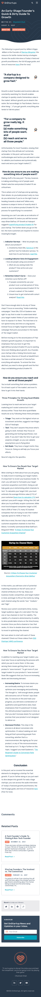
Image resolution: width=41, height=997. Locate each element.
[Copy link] (23, 906)
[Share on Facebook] (17, 906)
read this (33, 254)
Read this (20, 297)
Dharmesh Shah (19, 22)
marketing (6, 30)
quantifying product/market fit (21, 225)
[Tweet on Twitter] (6, 906)
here (17, 64)
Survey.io (29, 248)
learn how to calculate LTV (24, 497)
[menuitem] (14, 982)
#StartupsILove (19, 30)
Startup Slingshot (28, 52)
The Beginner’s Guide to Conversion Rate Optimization (21, 753)
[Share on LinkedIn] (12, 906)
